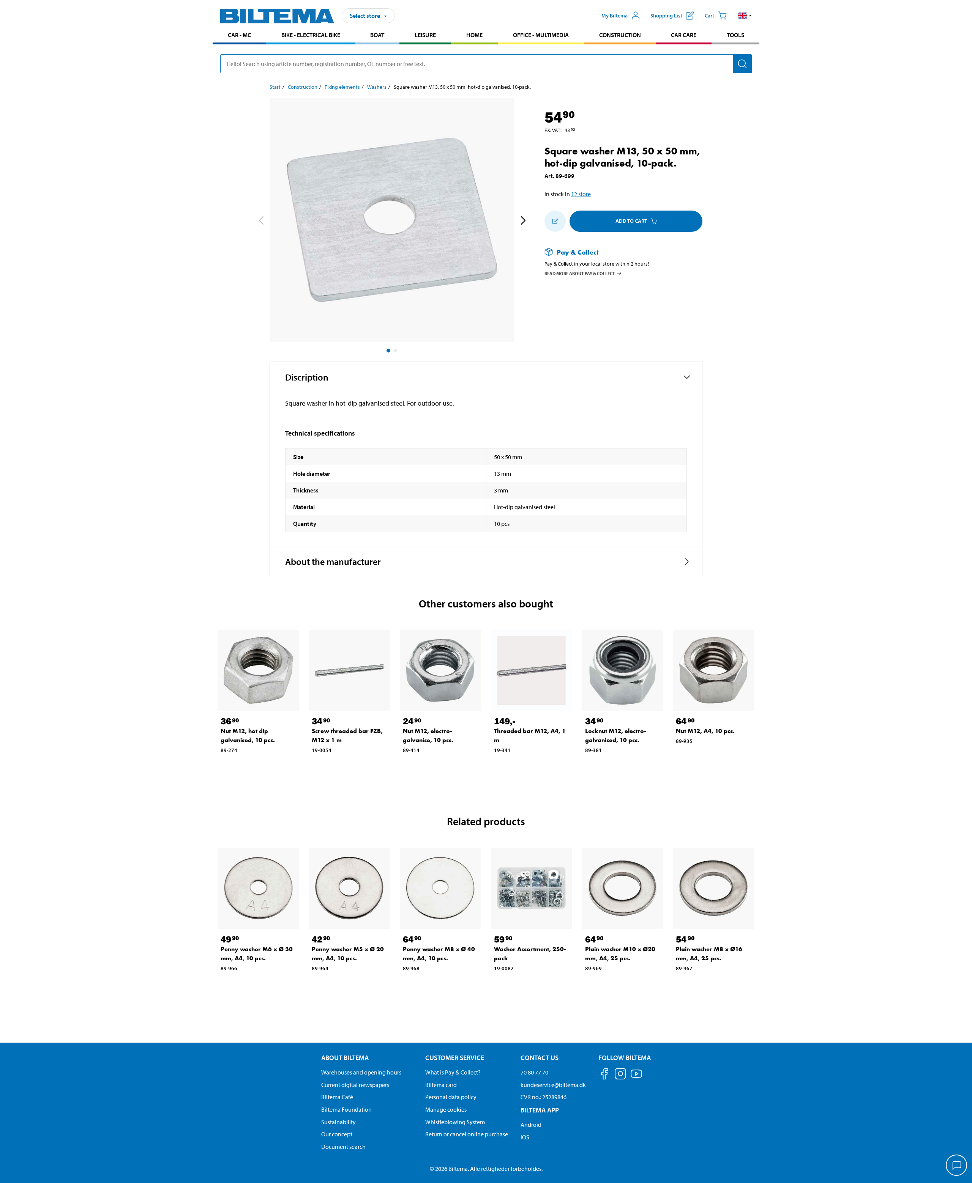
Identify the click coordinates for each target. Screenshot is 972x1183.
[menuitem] (239, 35)
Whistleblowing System (455, 1122)
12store (581, 194)
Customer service (454, 1057)
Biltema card (441, 1085)
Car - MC (239, 35)
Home (474, 35)
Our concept (336, 1134)
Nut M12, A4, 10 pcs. (705, 731)
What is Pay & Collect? (453, 1072)
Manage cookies (446, 1109)
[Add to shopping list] (555, 221)
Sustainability (338, 1122)
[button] (745, 15)
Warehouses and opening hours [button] (361, 1072)
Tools (735, 35)
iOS (525, 1137)
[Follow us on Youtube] (636, 1077)
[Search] (742, 63)
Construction (620, 35)
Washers (377, 86)
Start (275, 86)
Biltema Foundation (346, 1109)
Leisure (425, 35)
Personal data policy (451, 1097)
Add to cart (631, 220)
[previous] (261, 221)
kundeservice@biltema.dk (553, 1085)
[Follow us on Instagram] (620, 1075)
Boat (377, 35)
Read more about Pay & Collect (579, 273)
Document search (343, 1146)
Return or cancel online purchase (466, 1134)
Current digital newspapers (355, 1085)
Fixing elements (342, 86)
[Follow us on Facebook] (604, 1075)
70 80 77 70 (534, 1072)
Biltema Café (337, 1097)
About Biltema (345, 1057)
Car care (683, 35)
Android (531, 1124)
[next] (523, 221)
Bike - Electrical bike (310, 35)
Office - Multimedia (541, 35)
